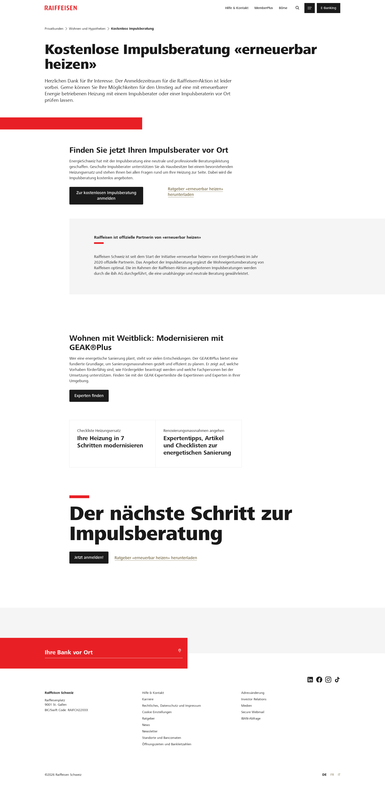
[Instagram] (328, 680)
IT (339, 775)
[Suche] (297, 8)
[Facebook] (319, 680)
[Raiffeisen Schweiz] (60, 8)
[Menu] (309, 8)
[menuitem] (237, 8)
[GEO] (179, 650)
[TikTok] (337, 680)
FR (332, 775)
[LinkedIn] (310, 680)
